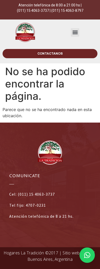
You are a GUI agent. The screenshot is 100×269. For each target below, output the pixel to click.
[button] (75, 32)
